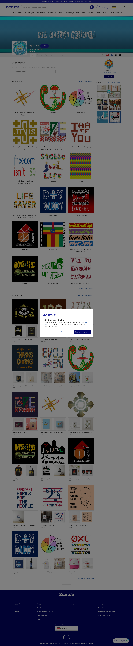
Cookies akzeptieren (82, 332)
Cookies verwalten (65, 332)
